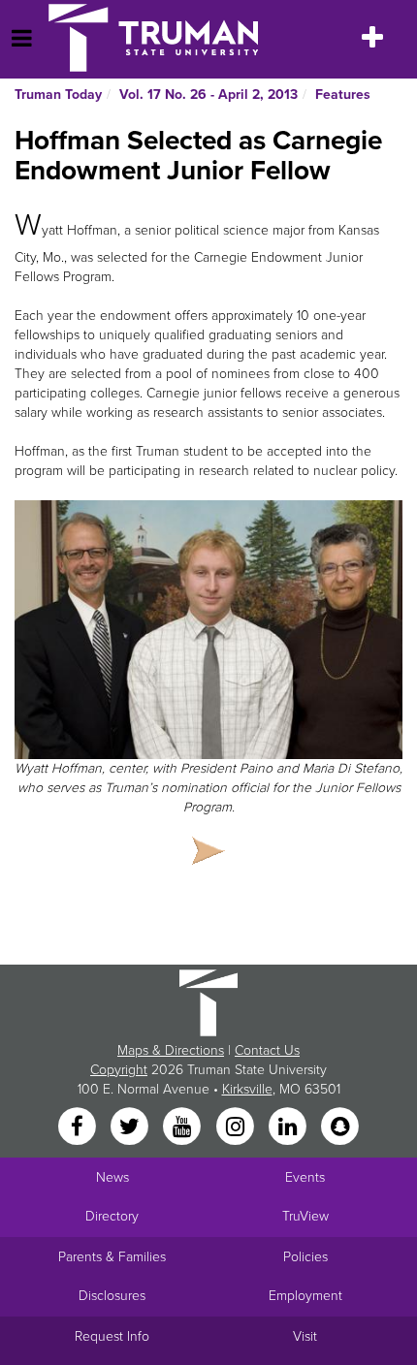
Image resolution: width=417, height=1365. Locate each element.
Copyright (118, 1070)
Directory (112, 1216)
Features (342, 94)
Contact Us (267, 1050)
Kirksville (247, 1089)
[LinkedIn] (289, 1128)
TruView (305, 1216)
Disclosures (112, 1295)
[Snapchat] (340, 1128)
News (112, 1177)
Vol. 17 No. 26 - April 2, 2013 (208, 94)
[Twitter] (131, 1128)
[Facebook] (78, 1128)
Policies (305, 1257)
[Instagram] (236, 1128)
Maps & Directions (170, 1050)
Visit (305, 1336)
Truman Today (58, 94)
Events (305, 1177)
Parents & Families (112, 1257)
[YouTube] (184, 1128)
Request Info (112, 1336)
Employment (305, 1295)
